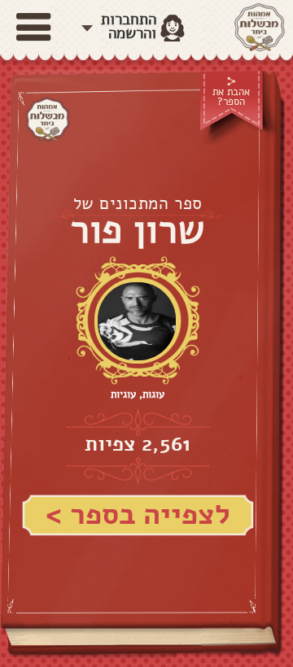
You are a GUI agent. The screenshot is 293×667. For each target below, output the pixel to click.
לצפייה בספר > (138, 514)
